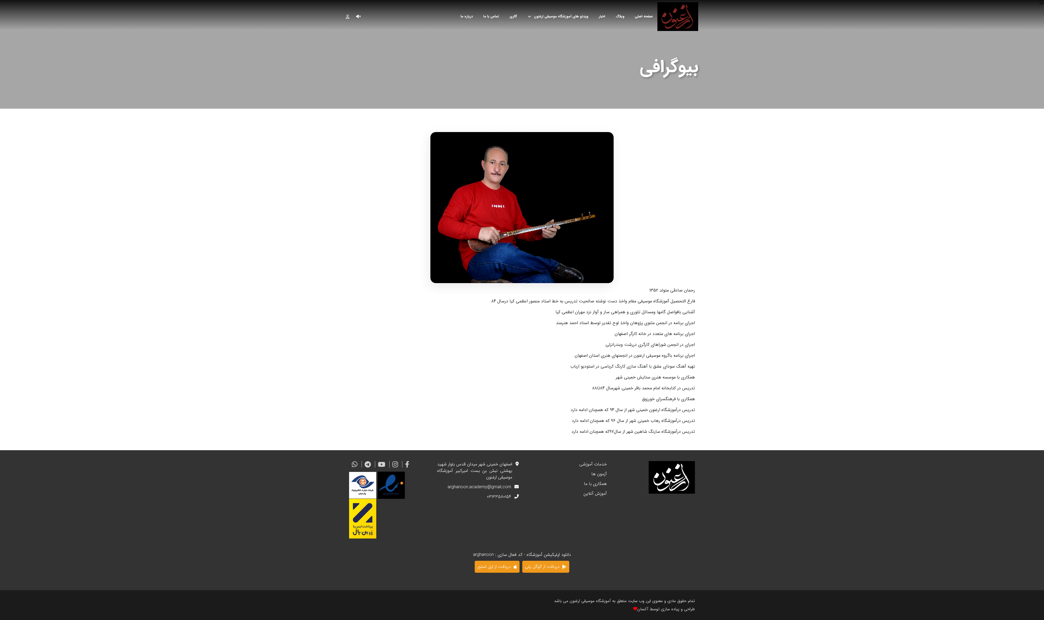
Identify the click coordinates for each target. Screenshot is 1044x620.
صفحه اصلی (644, 16)
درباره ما (467, 16)
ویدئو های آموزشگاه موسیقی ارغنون (561, 16)
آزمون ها (599, 474)
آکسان (642, 609)
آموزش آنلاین (595, 493)
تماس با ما (491, 16)
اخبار (602, 16)
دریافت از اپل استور (494, 566)
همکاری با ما (595, 484)
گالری (513, 16)
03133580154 (499, 497)
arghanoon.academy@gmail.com (479, 487)
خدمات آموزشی (593, 464)
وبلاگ (620, 16)
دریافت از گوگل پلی (542, 566)
